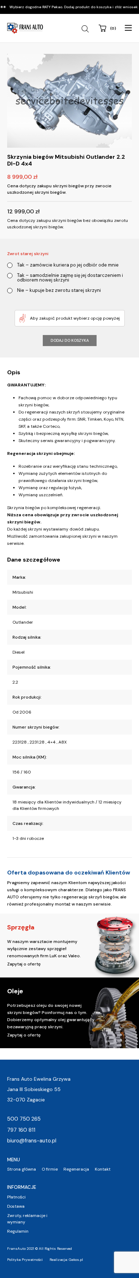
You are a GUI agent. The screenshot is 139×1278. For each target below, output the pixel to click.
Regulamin (18, 1231)
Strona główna (21, 1169)
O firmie (50, 1169)
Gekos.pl (76, 1259)
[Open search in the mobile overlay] (86, 28)
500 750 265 (24, 1118)
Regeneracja (76, 1169)
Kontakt (102, 1169)
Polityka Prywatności (25, 1259)
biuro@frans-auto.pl (31, 1140)
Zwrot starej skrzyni (27, 254)
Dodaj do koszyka (70, 340)
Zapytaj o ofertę (24, 964)
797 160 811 (21, 1130)
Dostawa (16, 1206)
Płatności (16, 1197)
